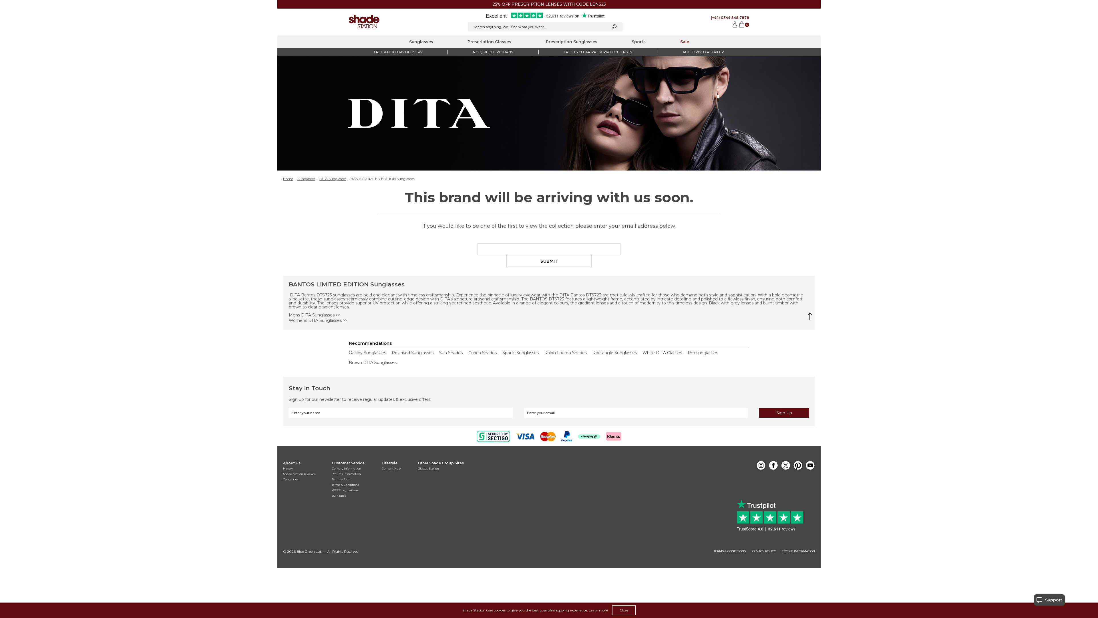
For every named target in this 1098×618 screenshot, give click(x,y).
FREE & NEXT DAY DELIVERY (398, 52)
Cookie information (798, 551)
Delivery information (346, 468)
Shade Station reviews (299, 474)
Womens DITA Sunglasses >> (318, 320)
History (288, 468)
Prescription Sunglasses (571, 41)
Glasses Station (428, 468)
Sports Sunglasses (520, 353)
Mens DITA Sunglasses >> (314, 315)
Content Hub (391, 468)
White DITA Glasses (662, 353)
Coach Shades (482, 353)
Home (288, 179)
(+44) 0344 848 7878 (730, 17)
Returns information (346, 474)
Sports (639, 41)
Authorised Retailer (703, 52)
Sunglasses (421, 41)
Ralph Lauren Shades (565, 353)
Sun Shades (451, 353)
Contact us (290, 479)
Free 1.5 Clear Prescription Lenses (598, 52)
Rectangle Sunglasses (614, 353)
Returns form (341, 479)
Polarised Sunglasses (412, 353)
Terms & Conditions (345, 485)
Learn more (598, 610)
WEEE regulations (345, 490)
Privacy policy (763, 551)
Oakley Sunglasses (367, 353)
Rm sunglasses (703, 353)
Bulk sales (339, 496)
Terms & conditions (730, 551)
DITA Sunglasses (332, 179)
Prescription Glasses (489, 41)
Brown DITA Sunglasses (373, 362)
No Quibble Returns (493, 52)
